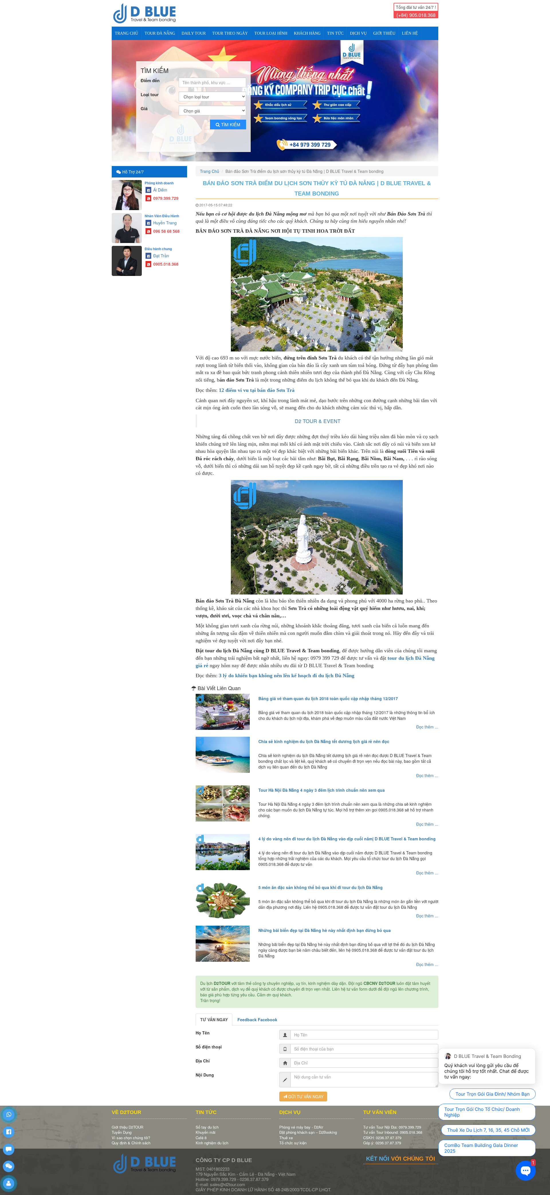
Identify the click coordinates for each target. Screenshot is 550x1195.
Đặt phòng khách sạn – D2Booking (308, 1127)
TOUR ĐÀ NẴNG (160, 33)
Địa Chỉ (203, 1056)
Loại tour (150, 90)
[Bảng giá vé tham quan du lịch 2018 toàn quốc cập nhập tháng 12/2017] (223, 707)
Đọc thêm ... (427, 722)
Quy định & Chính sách (131, 1138)
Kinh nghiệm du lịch (212, 1138)
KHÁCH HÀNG (307, 33)
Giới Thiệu (384, 33)
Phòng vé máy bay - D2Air (301, 1122)
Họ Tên (203, 1028)
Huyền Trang (164, 218)
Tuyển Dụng (121, 1127)
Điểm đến (150, 76)
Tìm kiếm (230, 119)
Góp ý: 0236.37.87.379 (382, 1138)
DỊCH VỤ (358, 33)
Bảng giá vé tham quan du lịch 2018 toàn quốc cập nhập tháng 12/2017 (328, 693)
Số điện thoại (209, 1042)
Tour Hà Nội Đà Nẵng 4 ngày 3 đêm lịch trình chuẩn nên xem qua (321, 785)
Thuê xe (286, 1132)
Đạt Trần (160, 251)
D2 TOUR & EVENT (318, 416)
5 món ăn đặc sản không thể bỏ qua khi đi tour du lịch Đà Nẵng (320, 882)
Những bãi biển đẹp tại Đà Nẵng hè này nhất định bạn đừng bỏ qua (324, 925)
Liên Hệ (410, 33)
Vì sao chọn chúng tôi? (131, 1132)
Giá (144, 104)
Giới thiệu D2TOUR (127, 1122)
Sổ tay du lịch (207, 1122)
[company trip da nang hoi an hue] (275, 98)
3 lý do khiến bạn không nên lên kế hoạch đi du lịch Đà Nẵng (286, 671)
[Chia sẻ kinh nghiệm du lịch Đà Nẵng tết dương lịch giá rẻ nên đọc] (223, 750)
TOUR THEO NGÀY (230, 33)
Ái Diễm (159, 185)
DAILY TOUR (194, 33)
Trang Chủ (126, 33)
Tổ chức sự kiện (293, 1138)
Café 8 (201, 1132)
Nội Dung (205, 1070)
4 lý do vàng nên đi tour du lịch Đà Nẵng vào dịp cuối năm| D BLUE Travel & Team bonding (347, 834)
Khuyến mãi (205, 1127)
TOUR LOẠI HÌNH (270, 33)
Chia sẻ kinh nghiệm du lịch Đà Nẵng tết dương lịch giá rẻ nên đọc (323, 736)
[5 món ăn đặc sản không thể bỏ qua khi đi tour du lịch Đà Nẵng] (223, 896)
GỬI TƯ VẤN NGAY (305, 1092)
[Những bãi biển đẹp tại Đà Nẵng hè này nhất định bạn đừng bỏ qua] (223, 939)
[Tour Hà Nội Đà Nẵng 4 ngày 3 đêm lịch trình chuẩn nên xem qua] (223, 799)
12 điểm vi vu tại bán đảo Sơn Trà (256, 385)
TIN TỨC (335, 33)
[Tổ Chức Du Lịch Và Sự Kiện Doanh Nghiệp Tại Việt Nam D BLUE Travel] (149, 13)
